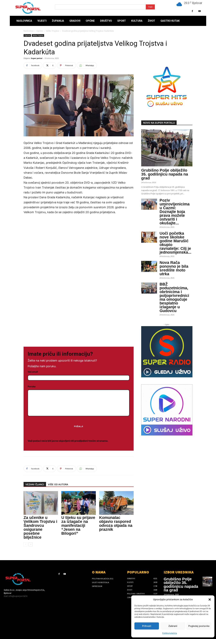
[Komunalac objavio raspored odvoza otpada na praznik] (116, 503)
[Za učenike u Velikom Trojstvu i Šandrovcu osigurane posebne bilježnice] (41, 503)
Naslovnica (28, 31)
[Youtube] (199, 11)
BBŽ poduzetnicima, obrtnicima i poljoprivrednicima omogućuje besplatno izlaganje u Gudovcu (174, 297)
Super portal (36, 58)
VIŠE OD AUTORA (58, 484)
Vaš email (33, 371)
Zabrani (172, 625)
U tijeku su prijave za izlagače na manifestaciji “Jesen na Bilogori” (78, 525)
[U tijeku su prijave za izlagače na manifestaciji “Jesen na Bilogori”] (78, 503)
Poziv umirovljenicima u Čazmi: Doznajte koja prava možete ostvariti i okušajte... (175, 211)
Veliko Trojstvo (52, 31)
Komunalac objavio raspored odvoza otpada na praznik (115, 523)
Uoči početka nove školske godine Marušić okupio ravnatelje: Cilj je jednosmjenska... (175, 242)
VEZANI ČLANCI (34, 484)
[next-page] (31, 544)
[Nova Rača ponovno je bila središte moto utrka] (149, 266)
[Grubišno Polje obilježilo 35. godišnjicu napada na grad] (166, 147)
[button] (209, 599)
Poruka (31, 386)
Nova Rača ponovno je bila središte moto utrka (174, 268)
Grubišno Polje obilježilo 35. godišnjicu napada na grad (164, 174)
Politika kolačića (169, 633)
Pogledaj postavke (199, 625)
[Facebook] (192, 11)
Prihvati (146, 625)
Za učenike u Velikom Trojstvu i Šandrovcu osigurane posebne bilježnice (40, 527)
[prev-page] (26, 544)
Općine (39, 31)
